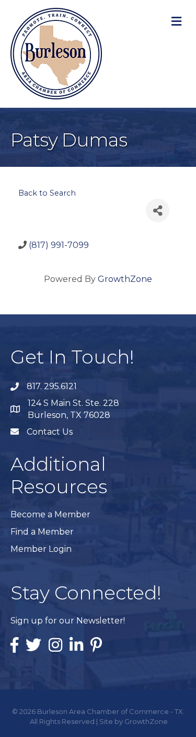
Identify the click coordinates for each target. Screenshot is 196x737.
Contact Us (50, 432)
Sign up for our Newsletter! (67, 621)
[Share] (157, 210)
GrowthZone (125, 279)
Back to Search (47, 193)
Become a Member (50, 514)
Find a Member (42, 532)
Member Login (41, 549)
